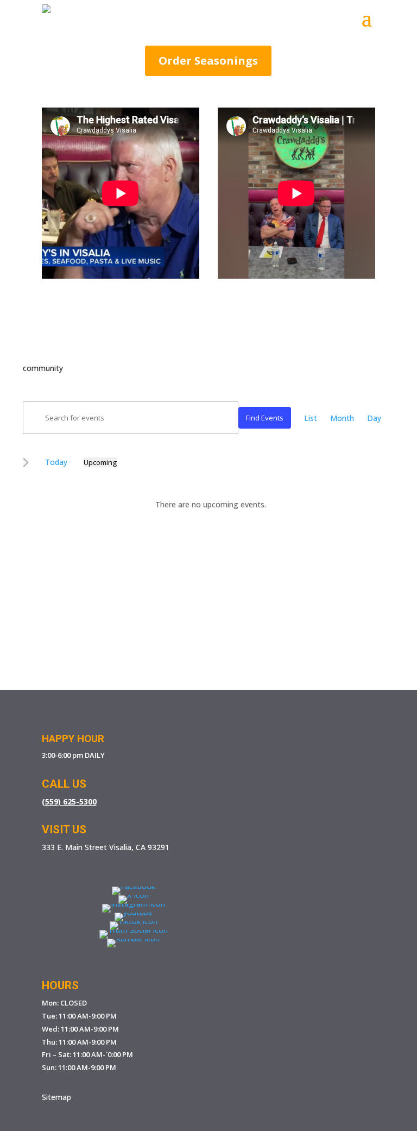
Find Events (264, 418)
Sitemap (56, 1097)
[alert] (210, 504)
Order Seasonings (208, 60)
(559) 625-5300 (69, 801)
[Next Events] (26, 462)
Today (56, 462)
